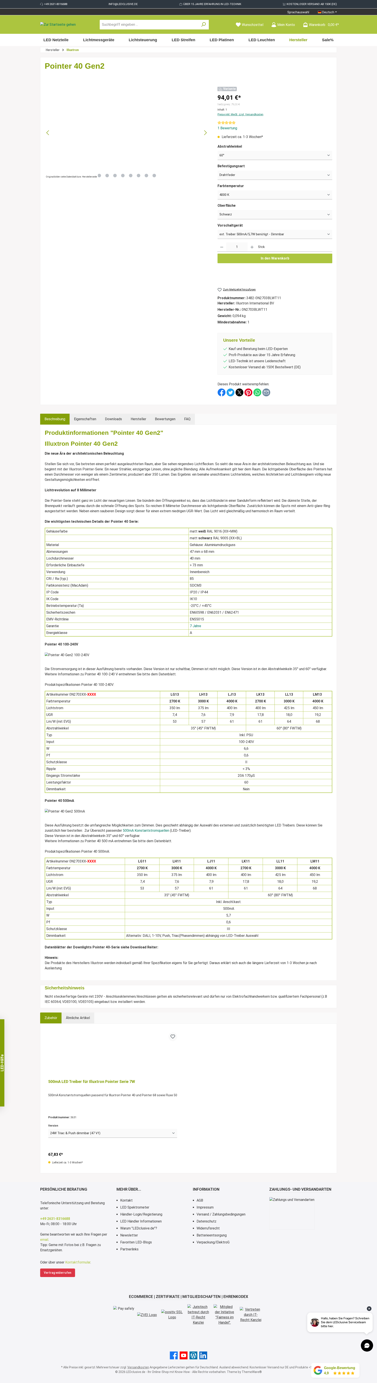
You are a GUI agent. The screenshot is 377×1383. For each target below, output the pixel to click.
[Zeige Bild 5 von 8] (130, 175)
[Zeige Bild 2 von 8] (107, 175)
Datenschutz (206, 1221)
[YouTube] (183, 1355)
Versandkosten (138, 1367)
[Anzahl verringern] (221, 247)
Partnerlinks (129, 1249)
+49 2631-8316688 (55, 4)
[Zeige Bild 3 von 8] (115, 175)
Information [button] (206, 1189)
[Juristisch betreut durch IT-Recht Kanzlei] (198, 1314)
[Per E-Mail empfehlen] (266, 392)
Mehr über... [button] (129, 1189)
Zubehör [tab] (51, 1018)
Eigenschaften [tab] (85, 419)
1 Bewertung (227, 128)
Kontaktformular (77, 1262)
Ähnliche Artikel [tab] (78, 1018)
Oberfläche (227, 205)
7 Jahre (195, 626)
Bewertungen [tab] (165, 419)
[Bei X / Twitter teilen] (239, 392)
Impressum (205, 1207)
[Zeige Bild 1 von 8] (99, 175)
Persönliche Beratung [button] (63, 1189)
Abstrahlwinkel (230, 146)
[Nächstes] (205, 133)
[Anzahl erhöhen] (252, 247)
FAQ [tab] (187, 419)
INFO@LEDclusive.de (123, 4)
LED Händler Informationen (141, 1221)
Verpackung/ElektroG (213, 1242)
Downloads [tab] (113, 419)
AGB (200, 1200)
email (44, 1240)
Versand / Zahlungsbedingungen (221, 1214)
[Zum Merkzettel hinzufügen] (172, 1036)
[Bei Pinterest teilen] (248, 392)
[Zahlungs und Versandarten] (292, 1213)
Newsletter (129, 1235)
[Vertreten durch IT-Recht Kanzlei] (251, 1315)
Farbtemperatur (231, 186)
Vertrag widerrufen (57, 1272)
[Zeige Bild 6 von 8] (138, 175)
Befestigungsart (231, 166)
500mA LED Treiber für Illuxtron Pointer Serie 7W (91, 1081)
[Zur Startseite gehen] (58, 24)
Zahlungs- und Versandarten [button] (300, 1189)
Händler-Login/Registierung (141, 1214)
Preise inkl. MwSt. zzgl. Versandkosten (240, 114)
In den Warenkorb (275, 258)
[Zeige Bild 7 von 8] (146, 175)
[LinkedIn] (203, 1355)
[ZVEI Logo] (147, 1315)
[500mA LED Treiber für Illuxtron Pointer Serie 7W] (112, 1054)
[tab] (55, 419)
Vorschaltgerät (230, 225)
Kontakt (126, 1200)
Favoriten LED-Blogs (136, 1242)
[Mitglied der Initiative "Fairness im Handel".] (224, 1314)
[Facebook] (174, 1355)
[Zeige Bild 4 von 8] (123, 175)
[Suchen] (204, 24)
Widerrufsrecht (208, 1228)
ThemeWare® (252, 1372)
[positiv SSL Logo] (172, 1315)
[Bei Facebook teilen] (221, 392)
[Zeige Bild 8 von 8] (154, 175)
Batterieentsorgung (212, 1235)
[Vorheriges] (48, 133)
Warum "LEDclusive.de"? (138, 1228)
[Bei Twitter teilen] (230, 392)
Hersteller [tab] (138, 419)
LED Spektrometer (134, 1207)
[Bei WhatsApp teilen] (257, 392)
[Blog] (193, 1355)
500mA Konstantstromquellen (146, 830)
